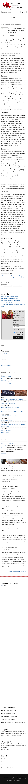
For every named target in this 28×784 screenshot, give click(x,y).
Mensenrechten (19, 282)
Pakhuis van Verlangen (8, 466)
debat (5, 286)
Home (2, 23)
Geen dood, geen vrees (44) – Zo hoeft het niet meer (13, 722)
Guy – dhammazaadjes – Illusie (8, 713)
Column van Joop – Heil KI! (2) (8, 710)
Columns (3, 765)
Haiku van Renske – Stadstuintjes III (9, 716)
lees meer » (3, 453)
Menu (15, 17)
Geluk (13, 23)
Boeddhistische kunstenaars (14, 444)
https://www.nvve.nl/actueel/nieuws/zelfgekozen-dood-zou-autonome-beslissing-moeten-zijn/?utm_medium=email (13, 278)
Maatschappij (8, 23)
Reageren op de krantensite (7, 767)
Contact (3, 758)
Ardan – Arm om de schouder (8, 719)
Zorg (6, 284)
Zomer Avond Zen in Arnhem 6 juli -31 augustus (12, 399)
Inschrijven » (9, 383)
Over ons (3, 761)
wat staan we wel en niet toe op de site (12, 735)
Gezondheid (12, 282)
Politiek (3, 284)
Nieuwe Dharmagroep (6, 430)
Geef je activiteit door (6, 365)
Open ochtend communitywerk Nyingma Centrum (12, 411)
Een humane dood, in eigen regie (9, 298)
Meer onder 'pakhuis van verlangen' (17, 571)
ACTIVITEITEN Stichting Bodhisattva (10, 416)
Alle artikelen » (4, 353)
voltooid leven (19, 286)
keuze (14, 286)
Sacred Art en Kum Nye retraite (8, 403)
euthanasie (9, 286)
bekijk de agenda (5, 432)
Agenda (3, 363)
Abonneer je (10, 376)
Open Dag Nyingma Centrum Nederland (10, 407)
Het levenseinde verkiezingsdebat (9, 296)
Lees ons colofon (5, 749)
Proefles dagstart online (6, 420)
